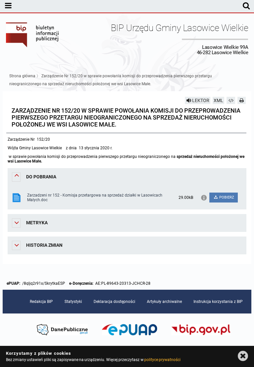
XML (218, 100)
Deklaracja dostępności (114, 301)
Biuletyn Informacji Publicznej (33, 38)
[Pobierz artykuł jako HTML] (231, 100)
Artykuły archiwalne (164, 301)
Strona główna (22, 76)
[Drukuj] (241, 100)
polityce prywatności (162, 359)
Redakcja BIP (41, 301)
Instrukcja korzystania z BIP (218, 301)
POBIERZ (226, 197)
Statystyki (73, 301)
